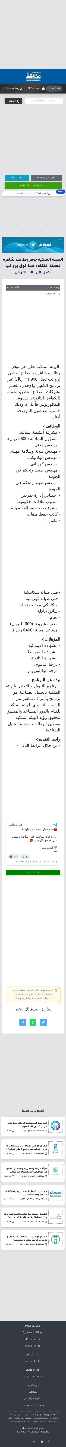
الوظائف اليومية (32, 1376)
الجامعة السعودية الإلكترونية (33, 1131)
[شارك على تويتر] (43, 1022)
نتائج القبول (32, 1354)
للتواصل (32, 1392)
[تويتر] (40, 1442)
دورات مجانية (32, 1346)
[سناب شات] (48, 1442)
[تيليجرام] (33, 1442)
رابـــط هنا (31, 872)
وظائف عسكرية (32, 1332)
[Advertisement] (33, 34)
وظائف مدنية (53, 288)
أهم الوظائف (32, 1361)
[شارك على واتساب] (33, 1022)
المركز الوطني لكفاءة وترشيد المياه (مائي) (31, 1154)
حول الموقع (32, 1385)
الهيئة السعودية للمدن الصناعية (32, 1222)
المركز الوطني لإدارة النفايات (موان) (31, 1244)
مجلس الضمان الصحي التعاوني (32, 1199)
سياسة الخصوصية (32, 1405)
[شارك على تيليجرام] (22, 1022)
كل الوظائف (32, 1370)
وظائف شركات (32, 1339)
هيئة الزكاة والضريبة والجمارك (33, 1176)
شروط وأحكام (32, 1399)
